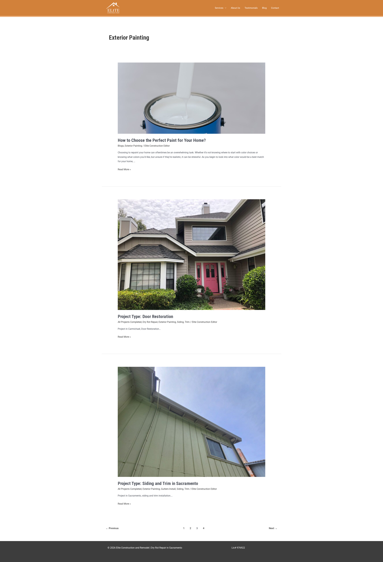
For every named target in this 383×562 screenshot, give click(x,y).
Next (273, 528)
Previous (112, 528)
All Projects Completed (130, 322)
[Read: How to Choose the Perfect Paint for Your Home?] (191, 98)
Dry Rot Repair (150, 322)
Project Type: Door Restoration (145, 316)
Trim (187, 322)
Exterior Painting (133, 145)
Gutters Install (168, 489)
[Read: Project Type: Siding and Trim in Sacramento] (191, 422)
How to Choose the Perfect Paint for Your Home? (162, 140)
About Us (235, 8)
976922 (241, 547)
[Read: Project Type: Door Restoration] (191, 254)
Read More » (124, 169)
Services (219, 8)
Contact (275, 8)
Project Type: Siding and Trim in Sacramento (158, 483)
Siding (180, 322)
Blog (264, 8)
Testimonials (251, 8)
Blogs (121, 145)
